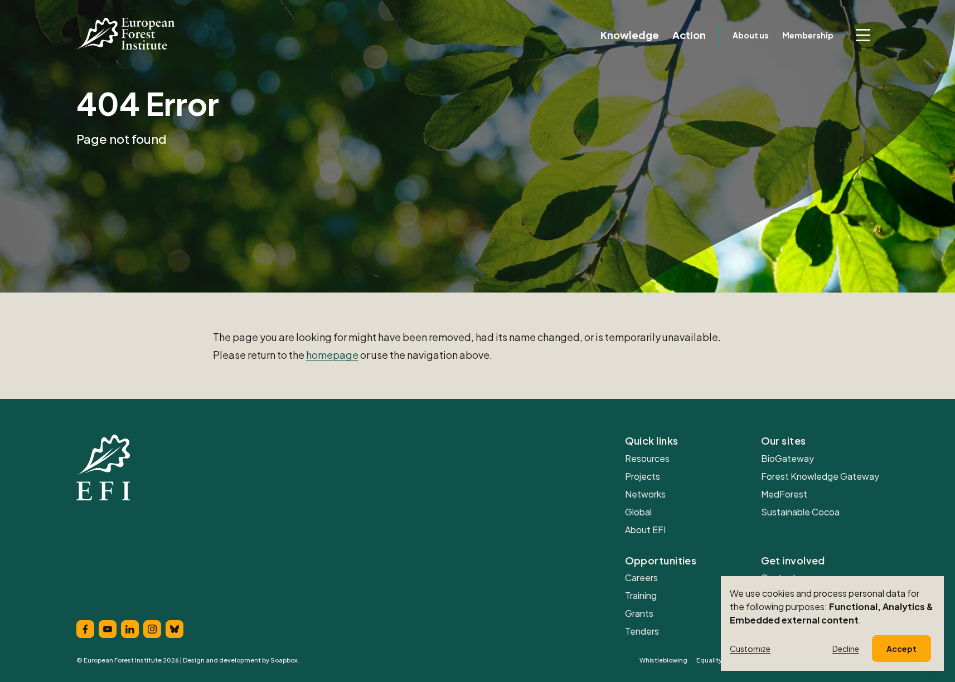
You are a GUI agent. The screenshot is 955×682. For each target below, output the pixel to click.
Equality (709, 660)
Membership (807, 35)
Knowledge (629, 35)
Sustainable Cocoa (800, 512)
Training (641, 595)
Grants (639, 613)
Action (689, 35)
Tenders (642, 631)
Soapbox (284, 660)
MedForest (784, 494)
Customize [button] (750, 649)
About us (751, 35)
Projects (642, 476)
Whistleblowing (663, 660)
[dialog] (832, 623)
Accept (901, 649)
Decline (845, 648)
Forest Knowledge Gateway (820, 476)
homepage (332, 354)
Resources (647, 458)
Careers (641, 577)
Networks (645, 494)
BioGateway (787, 458)
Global (638, 512)
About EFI (645, 529)
